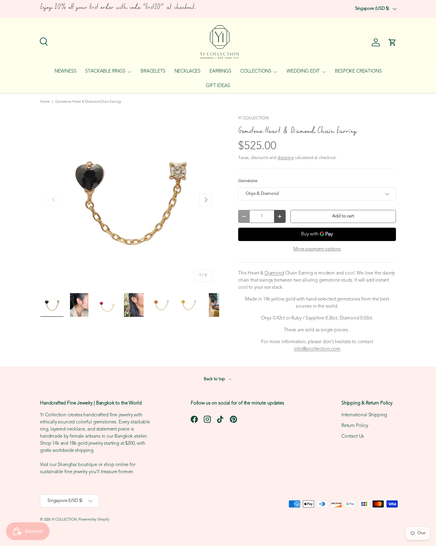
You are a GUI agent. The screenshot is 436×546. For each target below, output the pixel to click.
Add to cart (343, 216)
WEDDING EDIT (303, 71)
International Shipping (364, 415)
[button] (392, 42)
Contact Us (352, 436)
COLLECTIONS (255, 71)
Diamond (274, 273)
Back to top (215, 379)
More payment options (317, 249)
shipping (286, 158)
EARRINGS (220, 71)
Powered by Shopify (94, 519)
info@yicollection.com (317, 349)
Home (45, 102)
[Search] (43, 40)
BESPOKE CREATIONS (358, 71)
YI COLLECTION (253, 118)
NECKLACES (187, 71)
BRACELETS (153, 71)
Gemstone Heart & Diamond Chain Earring (88, 102)
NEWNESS (66, 71)
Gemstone (247, 181)
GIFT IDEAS (218, 85)
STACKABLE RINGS (105, 71)
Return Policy (354, 425)
